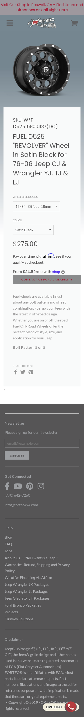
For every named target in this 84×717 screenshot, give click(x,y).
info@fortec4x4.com (21, 504)
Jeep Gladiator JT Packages (27, 598)
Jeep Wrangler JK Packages (27, 584)
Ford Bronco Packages (23, 605)
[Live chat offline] (60, 706)
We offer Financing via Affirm (28, 577)
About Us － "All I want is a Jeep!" (31, 558)
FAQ (8, 544)
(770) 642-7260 (17, 495)
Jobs (8, 551)
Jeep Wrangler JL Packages (27, 591)
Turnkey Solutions (19, 619)
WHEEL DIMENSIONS (25, 196)
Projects (11, 612)
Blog (8, 537)
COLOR (17, 220)
